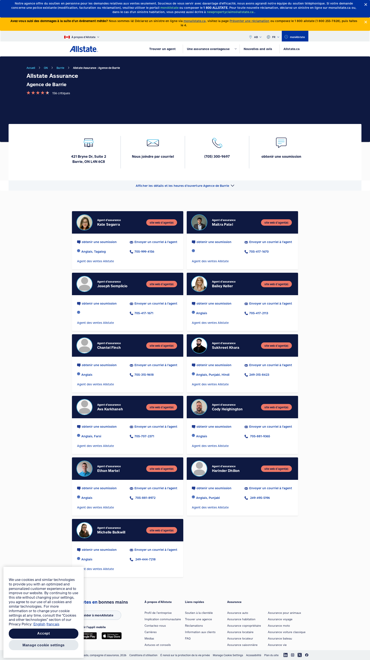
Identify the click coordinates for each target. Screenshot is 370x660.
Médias (149, 638)
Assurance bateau (280, 638)
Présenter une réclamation (249, 21)
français (52, 624)
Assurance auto (237, 612)
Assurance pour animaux (284, 612)
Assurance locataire (240, 632)
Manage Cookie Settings (228, 655)
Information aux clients (200, 632)
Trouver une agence (198, 619)
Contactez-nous (155, 625)
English (39, 624)
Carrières (151, 632)
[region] (43, 612)
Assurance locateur (240, 638)
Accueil (31, 67)
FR (274, 36)
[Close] (365, 4)
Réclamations (194, 625)
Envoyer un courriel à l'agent (155, 242)
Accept (43, 633)
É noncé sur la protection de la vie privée (185, 655)
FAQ (188, 638)
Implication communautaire (163, 619)
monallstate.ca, (195, 21)
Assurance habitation (241, 619)
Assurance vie (277, 645)
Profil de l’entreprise (158, 612)
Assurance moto (279, 625)
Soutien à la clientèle (199, 612)
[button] (185, 185)
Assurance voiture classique (287, 632)
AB (256, 36)
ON (46, 67)
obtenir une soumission (99, 242)
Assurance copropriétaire (244, 625)
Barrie (60, 67)
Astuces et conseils (158, 645)
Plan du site (271, 655)
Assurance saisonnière (242, 645)
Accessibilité (253, 655)
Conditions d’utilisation (143, 655)
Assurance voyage (280, 619)
